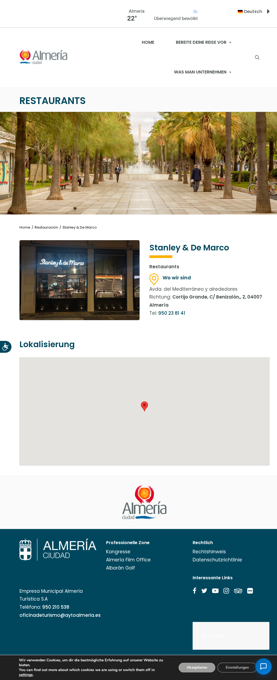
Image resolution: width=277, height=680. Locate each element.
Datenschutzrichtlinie (217, 560)
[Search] (257, 57)
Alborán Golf (120, 568)
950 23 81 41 (171, 313)
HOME (148, 42)
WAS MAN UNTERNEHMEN (200, 72)
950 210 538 (55, 607)
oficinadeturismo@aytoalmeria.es (60, 615)
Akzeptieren (197, 667)
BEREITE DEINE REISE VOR (201, 42)
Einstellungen (237, 667)
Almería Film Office (128, 560)
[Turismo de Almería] (43, 57)
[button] (194, 591)
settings (26, 674)
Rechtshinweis (209, 551)
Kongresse (118, 551)
